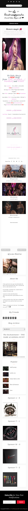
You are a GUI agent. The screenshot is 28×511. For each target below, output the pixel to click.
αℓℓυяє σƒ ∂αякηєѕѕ (14, 384)
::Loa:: (17, 31)
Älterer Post (22, 250)
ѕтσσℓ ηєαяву (13, 367)
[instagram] (16, 2)
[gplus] (14, 2)
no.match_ (17, 33)
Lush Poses (12, 33)
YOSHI (20, 34)
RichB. (21, 33)
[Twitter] (17, 161)
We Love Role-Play (14, 34)
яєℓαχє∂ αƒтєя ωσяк (15, 378)
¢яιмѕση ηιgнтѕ (14, 199)
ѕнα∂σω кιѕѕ (13, 373)
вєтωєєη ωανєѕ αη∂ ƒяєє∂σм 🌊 (14, 180)
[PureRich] (21, 31)
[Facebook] (12, 161)
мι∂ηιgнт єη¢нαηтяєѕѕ (13, 217)
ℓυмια (11, 390)
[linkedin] (19, 2)
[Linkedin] (22, 161)
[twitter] (11, 2)
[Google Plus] (14, 161)
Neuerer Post (6, 250)
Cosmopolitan (6, 33)
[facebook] (8, 2)
